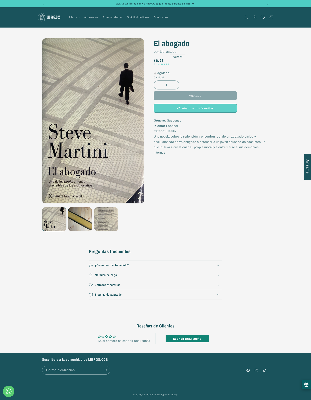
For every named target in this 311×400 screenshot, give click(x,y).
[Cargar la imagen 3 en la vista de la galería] (106, 219)
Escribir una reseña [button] (187, 338)
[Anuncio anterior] (43, 3)
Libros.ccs (147, 394)
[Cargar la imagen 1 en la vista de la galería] (54, 219)
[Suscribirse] (106, 370)
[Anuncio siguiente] (268, 3)
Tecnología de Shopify (165, 394)
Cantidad (159, 77)
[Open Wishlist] (263, 17)
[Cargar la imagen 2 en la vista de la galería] (80, 219)
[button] (74, 17)
